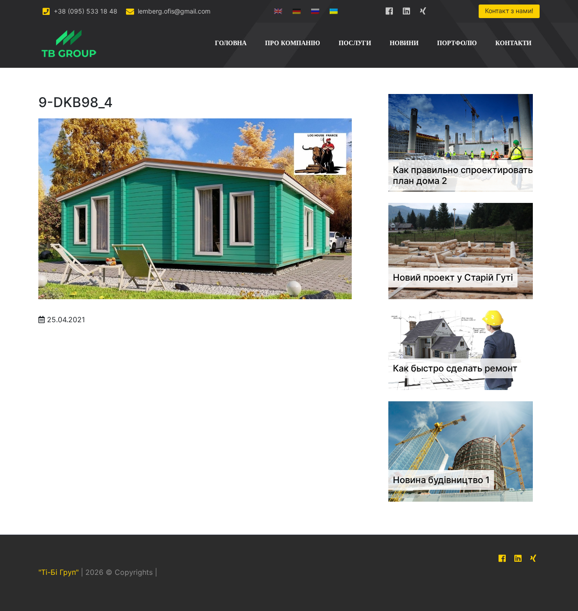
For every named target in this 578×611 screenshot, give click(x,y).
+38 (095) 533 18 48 (84, 11)
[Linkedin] (406, 9)
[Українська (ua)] (333, 9)
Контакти (513, 43)
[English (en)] (278, 9)
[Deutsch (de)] (296, 9)
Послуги (355, 43)
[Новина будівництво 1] (460, 451)
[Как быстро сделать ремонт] (460, 349)
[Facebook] (389, 9)
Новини (404, 43)
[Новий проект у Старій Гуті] (460, 250)
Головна (231, 43)
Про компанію (292, 43)
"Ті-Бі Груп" (58, 572)
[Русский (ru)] (315, 9)
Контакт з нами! (509, 10)
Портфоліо (457, 43)
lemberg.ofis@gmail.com (173, 11)
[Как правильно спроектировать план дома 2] (460, 141)
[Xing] (423, 9)
